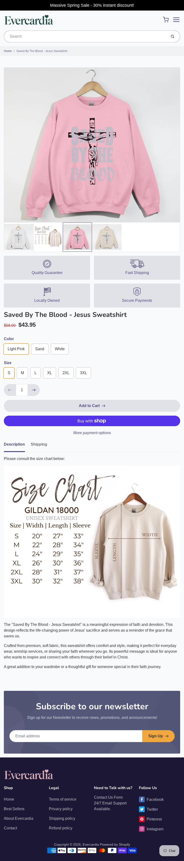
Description (14, 444)
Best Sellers (14, 809)
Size (8, 363)
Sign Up (155, 736)
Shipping (39, 444)
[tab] (17, 446)
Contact (10, 828)
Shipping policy (62, 818)
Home (8, 51)
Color (9, 339)
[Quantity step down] (10, 390)
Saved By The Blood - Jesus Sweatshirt (41, 51)
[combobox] (85, 36)
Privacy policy (61, 809)
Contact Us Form (108, 797)
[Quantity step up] (34, 390)
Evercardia (91, 844)
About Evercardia (18, 818)
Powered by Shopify (115, 844)
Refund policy (60, 828)
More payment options (92, 433)
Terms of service (62, 799)
